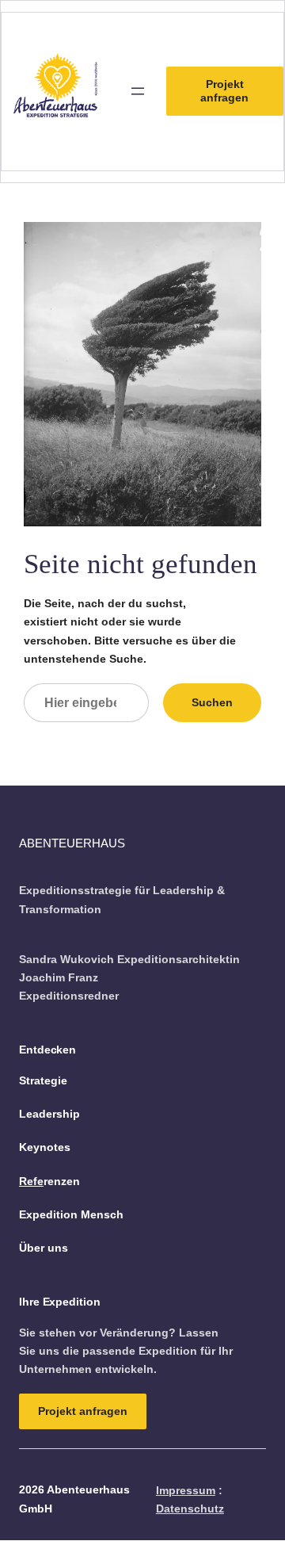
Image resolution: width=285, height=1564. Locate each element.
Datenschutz (190, 1508)
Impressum (185, 1490)
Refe (31, 1181)
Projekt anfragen (224, 91)
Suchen (212, 702)
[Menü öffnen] (137, 91)
